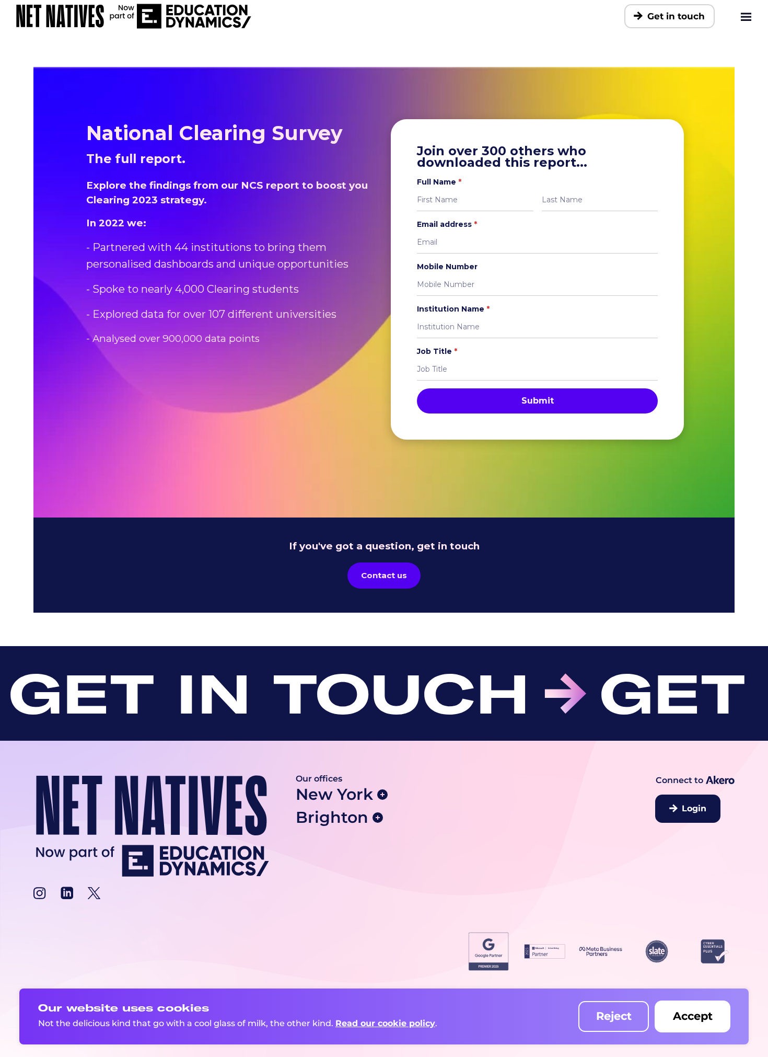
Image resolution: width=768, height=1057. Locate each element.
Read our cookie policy (385, 1023)
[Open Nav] (746, 16)
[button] (390, 794)
